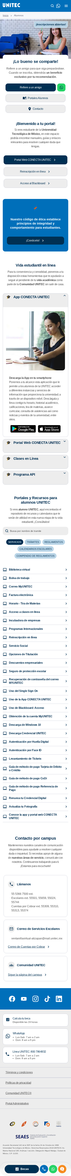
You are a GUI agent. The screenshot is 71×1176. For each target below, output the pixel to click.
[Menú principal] (66, 6)
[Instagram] (35, 999)
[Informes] (62, 1169)
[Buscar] (52, 6)
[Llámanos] (44, 1169)
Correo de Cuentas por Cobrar (26, 946)
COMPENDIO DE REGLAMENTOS (35, 555)
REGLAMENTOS (53, 542)
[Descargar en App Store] (49, 429)
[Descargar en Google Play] (23, 429)
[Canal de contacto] (58, 6)
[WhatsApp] (53, 1169)
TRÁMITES (33, 542)
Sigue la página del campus (25, 974)
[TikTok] (47, 999)
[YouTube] (24, 999)
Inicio (5, 15)
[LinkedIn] (59, 999)
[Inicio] (11, 6)
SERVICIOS (14, 542)
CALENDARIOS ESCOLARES (35, 549)
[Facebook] (12, 999)
